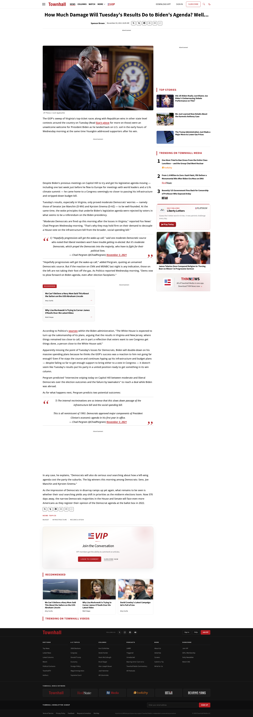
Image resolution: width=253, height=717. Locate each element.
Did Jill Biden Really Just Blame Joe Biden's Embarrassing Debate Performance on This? (191, 98)
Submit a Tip (159, 662)
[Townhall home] (52, 632)
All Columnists (103, 675)
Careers (157, 657)
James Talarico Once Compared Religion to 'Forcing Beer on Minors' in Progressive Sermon (182, 267)
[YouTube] (135, 632)
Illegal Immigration (77, 671)
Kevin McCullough (105, 657)
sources (73, 330)
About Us (157, 648)
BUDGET (46, 520)
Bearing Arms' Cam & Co (135, 662)
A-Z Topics (75, 642)
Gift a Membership (188, 653)
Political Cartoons (49, 666)
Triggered (129, 653)
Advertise (157, 653)
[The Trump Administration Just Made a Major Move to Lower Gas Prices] (165, 137)
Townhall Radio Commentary (136, 666)
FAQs (196, 632)
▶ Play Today (168, 224)
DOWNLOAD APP (163, 4)
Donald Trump (76, 657)
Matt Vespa (86, 611)
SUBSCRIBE (193, 4)
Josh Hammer (104, 671)
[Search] (204, 4)
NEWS (72, 4)
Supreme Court (76, 675)
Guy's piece (102, 122)
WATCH (92, 4)
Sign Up (204, 705)
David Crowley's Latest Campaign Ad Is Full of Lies (135, 603)
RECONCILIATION (77, 520)
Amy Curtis (49, 611)
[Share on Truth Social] (139, 23)
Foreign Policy (76, 666)
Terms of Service (48, 713)
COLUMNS (82, 4)
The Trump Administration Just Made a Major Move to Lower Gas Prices (192, 133)
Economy (74, 662)
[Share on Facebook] (144, 23)
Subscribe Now (111, 559)
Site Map (96, 713)
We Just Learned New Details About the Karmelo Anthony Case (191, 115)
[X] (119, 632)
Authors (45, 675)
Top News (46, 648)
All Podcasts (130, 671)
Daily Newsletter (188, 657)
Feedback (71, 713)
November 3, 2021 (116, 254)
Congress (74, 653)
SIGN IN (179, 4)
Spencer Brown (98, 23)
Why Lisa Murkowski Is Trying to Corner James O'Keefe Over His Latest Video (96, 605)
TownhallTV (47, 671)
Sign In (186, 632)
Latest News (47, 653)
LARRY (128, 648)
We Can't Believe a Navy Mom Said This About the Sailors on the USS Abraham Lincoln (60, 605)
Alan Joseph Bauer (105, 666)
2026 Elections (76, 648)
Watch (45, 662)
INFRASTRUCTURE (59, 520)
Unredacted (130, 657)
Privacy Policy (60, 713)
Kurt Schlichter (104, 648)
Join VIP (205, 632)
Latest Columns (48, 657)
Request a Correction (84, 713)
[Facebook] (130, 632)
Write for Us (158, 666)
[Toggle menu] (43, 4)
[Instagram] (125, 632)
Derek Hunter (103, 653)
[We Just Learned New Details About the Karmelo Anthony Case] (165, 119)
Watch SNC (186, 662)
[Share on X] (133, 23)
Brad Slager (103, 662)
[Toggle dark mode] (209, 4)
